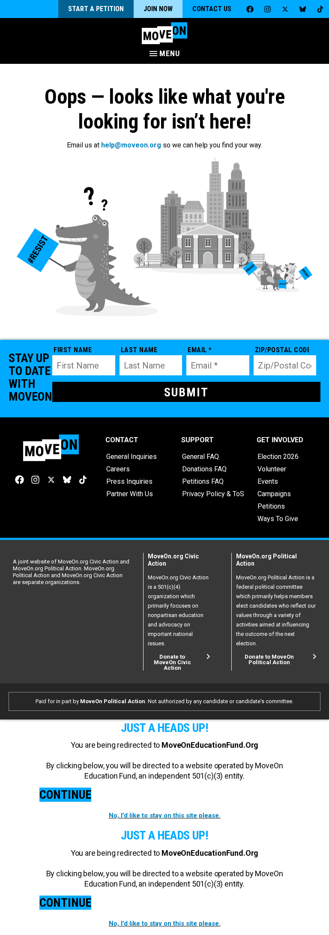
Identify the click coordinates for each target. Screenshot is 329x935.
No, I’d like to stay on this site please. (165, 815)
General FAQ (200, 457)
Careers (118, 469)
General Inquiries (131, 457)
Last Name (139, 350)
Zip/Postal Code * (282, 350)
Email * (200, 350)
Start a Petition (96, 9)
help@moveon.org (131, 145)
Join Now (158, 9)
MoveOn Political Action (112, 701)
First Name (73, 350)
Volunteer (271, 469)
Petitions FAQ (203, 481)
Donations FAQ (204, 469)
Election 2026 (278, 457)
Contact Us (211, 9)
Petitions (271, 506)
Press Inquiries (129, 481)
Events (267, 481)
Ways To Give (277, 519)
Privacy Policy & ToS (213, 494)
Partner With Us (129, 494)
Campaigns (274, 494)
